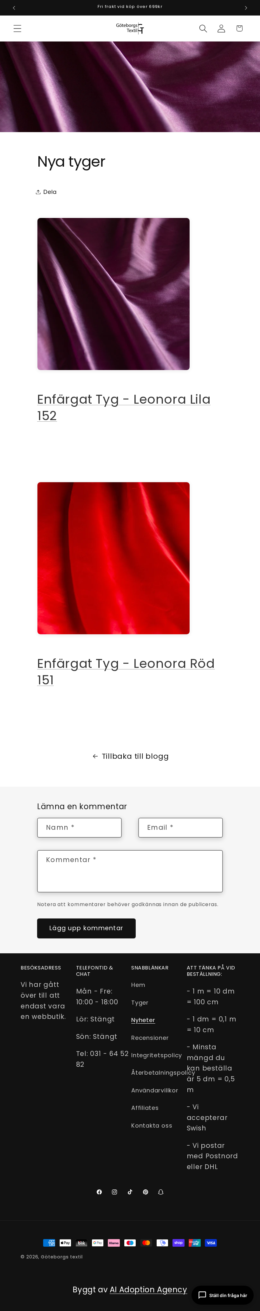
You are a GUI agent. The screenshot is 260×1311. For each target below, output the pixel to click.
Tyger (140, 1003)
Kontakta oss (151, 1125)
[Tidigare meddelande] (14, 8)
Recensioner (150, 1038)
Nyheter (143, 1020)
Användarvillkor (155, 1090)
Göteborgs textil (62, 1257)
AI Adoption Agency (148, 1289)
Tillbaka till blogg (135, 756)
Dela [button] (50, 192)
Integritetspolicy (156, 1055)
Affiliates (145, 1108)
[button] (17, 28)
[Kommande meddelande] (246, 8)
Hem (138, 985)
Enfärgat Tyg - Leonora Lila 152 (124, 407)
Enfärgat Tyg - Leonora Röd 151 (126, 672)
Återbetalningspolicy (163, 1073)
